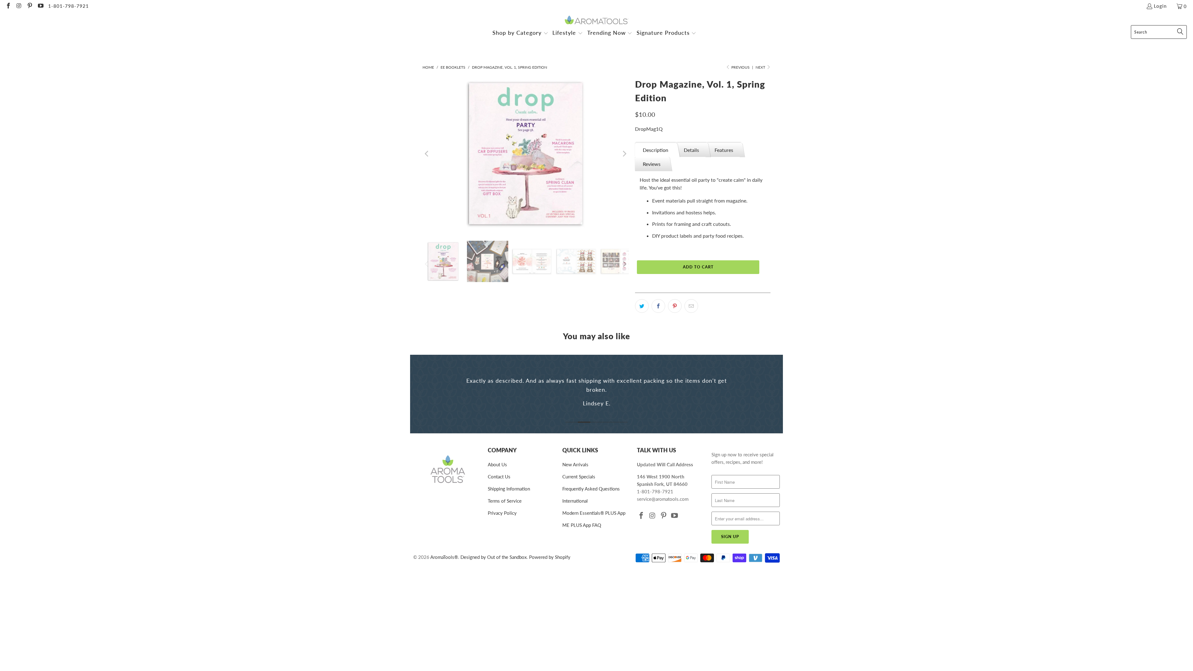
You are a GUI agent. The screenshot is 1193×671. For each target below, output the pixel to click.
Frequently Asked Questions (591, 488)
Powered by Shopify (549, 557)
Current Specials (578, 476)
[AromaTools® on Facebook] (8, 6)
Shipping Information (509, 488)
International (575, 501)
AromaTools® (444, 557)
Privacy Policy (502, 513)
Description (655, 150)
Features (724, 150)
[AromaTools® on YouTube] (40, 6)
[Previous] (427, 153)
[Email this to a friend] (691, 306)
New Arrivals (575, 464)
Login (1160, 6)
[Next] (624, 153)
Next (761, 67)
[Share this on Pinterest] (675, 306)
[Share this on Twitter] (642, 306)
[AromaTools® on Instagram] (19, 6)
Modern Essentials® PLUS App (593, 513)
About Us (497, 464)
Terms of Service (505, 501)
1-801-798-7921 (68, 6)
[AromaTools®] (596, 20)
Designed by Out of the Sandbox (493, 557)
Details (691, 150)
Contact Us (499, 476)
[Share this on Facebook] (658, 306)
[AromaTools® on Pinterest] (29, 6)
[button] (520, 33)
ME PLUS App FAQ (581, 525)
